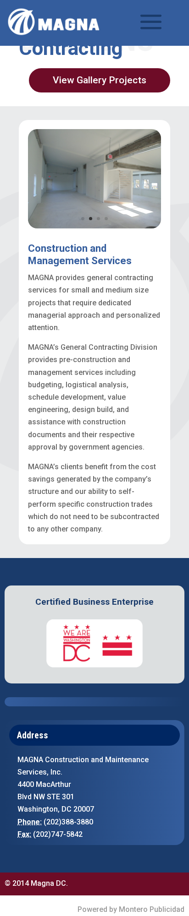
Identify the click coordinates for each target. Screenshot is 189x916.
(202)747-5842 (58, 834)
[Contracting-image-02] (94, 226)
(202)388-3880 (68, 822)
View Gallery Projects (99, 80)
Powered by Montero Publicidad (131, 909)
